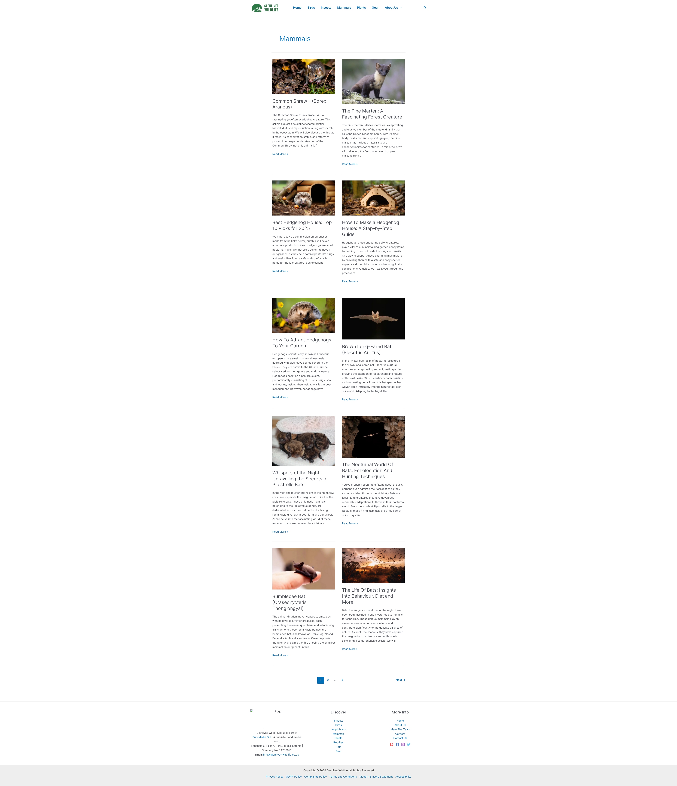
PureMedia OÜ (261, 737)
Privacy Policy (274, 776)
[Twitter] (408, 744)
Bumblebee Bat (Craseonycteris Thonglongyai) (289, 602)
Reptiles (338, 742)
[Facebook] (397, 744)
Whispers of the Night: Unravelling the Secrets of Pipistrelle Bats (300, 478)
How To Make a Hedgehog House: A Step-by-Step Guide (370, 228)
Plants (338, 738)
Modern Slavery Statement (376, 776)
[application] (399, 7)
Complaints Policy (315, 776)
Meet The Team (400, 729)
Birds (338, 725)
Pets (338, 746)
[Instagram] (403, 744)
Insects (338, 720)
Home (400, 720)
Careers (400, 733)
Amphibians (338, 729)
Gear (338, 751)
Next (400, 680)
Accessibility (403, 776)
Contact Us (400, 738)
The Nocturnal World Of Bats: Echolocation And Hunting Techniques (367, 470)
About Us (400, 725)
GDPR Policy (294, 776)
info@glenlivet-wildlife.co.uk (281, 754)
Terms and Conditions (343, 776)
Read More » (280, 154)
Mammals (338, 733)
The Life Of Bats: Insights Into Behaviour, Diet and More (369, 596)
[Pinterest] (392, 744)
